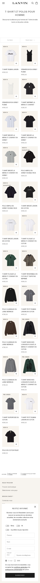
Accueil (4, 474)
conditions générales (20, 567)
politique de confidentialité (13, 569)
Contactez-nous (7, 500)
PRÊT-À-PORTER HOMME (12, 474)
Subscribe (20, 575)
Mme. (12, 526)
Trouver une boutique (9, 487)
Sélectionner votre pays (9, 490)
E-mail (10, 561)
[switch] (7, 526)
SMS (18, 561)
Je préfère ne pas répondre (19, 530)
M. (22, 526)
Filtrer (10, 40)
